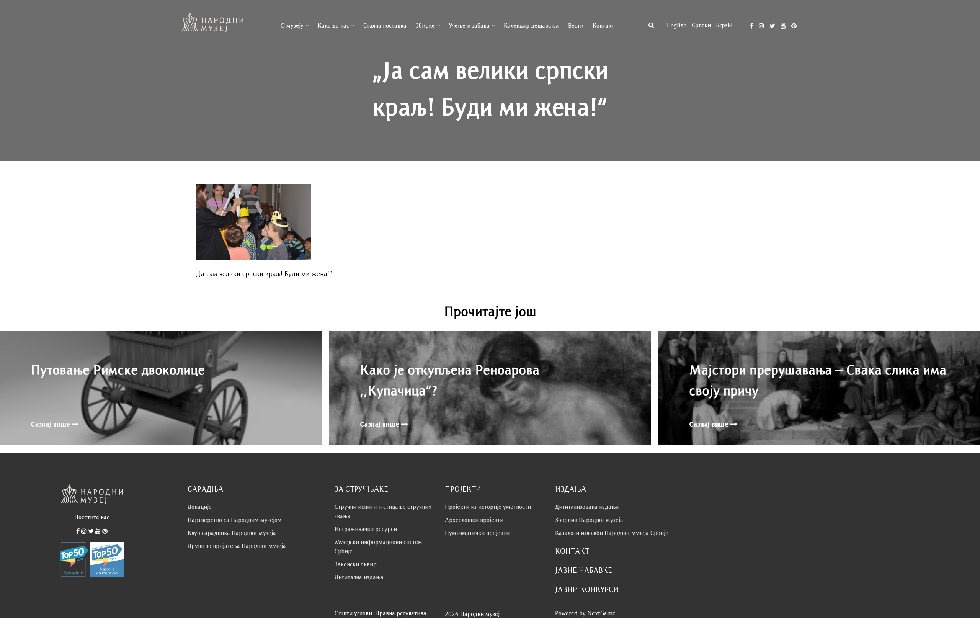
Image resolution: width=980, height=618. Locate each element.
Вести (575, 25)
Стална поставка (385, 25)
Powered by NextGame (585, 613)
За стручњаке (361, 489)
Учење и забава (469, 25)
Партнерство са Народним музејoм (235, 520)
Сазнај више (51, 424)
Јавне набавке (583, 570)
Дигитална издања (359, 577)
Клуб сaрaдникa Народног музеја (232, 533)
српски (701, 25)
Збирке (425, 25)
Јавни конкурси (587, 589)
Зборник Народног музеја (589, 520)
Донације (200, 507)
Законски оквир (356, 564)
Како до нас (333, 25)
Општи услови (353, 613)
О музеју (292, 25)
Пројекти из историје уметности (488, 507)
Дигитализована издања (587, 507)
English (677, 25)
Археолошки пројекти (474, 520)
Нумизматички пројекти (477, 533)
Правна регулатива (400, 613)
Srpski (724, 25)
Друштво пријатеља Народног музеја (237, 546)
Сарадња (205, 489)
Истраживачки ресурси (366, 529)
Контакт (603, 25)
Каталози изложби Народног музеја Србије (611, 533)
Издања (570, 489)
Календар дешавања (531, 25)
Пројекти (463, 489)
